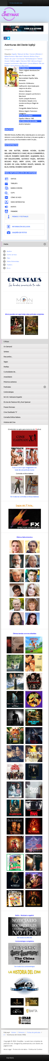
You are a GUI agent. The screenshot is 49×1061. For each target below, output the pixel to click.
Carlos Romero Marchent (19, 66)
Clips (8, 258)
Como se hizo (12, 255)
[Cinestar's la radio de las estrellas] (24, 282)
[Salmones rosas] (23, 28)
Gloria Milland (33, 63)
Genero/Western (36, 54)
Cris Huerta (20, 59)
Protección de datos (20, 1049)
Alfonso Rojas (36, 61)
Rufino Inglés (15, 61)
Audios (9, 251)
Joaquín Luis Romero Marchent (16, 63)
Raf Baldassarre (31, 59)
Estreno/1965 (25, 61)
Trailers (9, 265)
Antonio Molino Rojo (31, 56)
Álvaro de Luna (10, 59)
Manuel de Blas (23, 54)
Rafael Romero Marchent (13, 56)
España (14, 54)
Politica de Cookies (35, 1049)
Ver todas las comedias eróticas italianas (24, 497)
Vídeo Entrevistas (13, 261)
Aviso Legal (7, 1049)
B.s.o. (9, 268)
